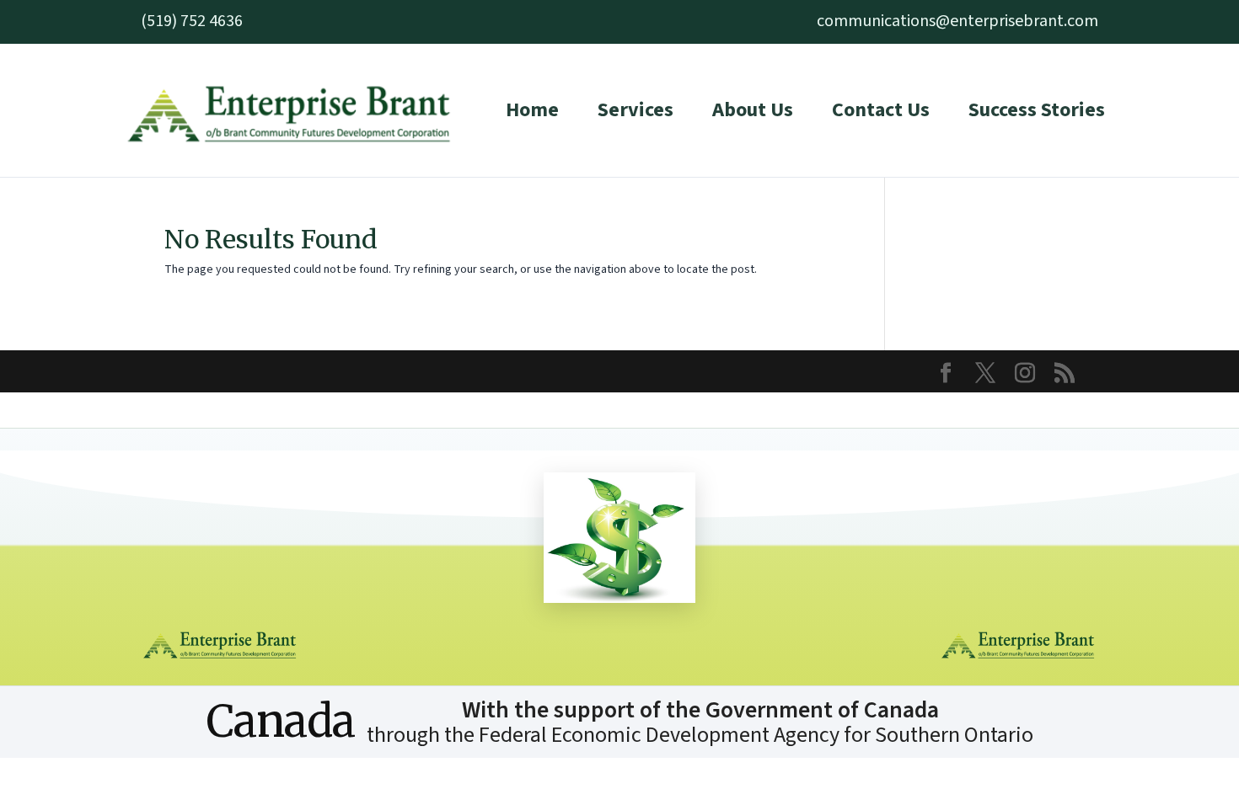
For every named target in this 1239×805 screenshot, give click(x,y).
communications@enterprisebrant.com (957, 21)
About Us (752, 110)
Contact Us (881, 110)
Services (635, 110)
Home (532, 110)
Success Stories (1036, 110)
